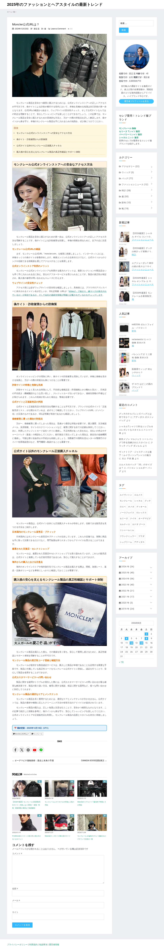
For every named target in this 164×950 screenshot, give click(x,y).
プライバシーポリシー (17, 944)
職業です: (138, 77)
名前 (15, 888)
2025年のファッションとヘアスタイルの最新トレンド (55, 4)
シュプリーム (126, 542)
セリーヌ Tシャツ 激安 (129, 131)
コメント (17, 853)
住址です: (123, 81)
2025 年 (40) (127, 572)
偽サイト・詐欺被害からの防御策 (32, 139)
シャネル (138, 501)
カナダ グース (138, 524)
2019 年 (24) (127, 609)
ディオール (141, 507)
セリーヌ (124, 518)
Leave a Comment (58, 29)
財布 (126, 202)
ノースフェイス (127, 512)
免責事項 (43, 944)
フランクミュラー (128, 536)
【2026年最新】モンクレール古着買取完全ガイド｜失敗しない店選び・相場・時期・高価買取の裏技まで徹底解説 (26, 805)
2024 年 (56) (127, 578)
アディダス (139, 542)
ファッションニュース (134, 184)
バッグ (127, 178)
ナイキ (133, 518)
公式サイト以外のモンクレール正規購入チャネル (39, 145)
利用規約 (33, 944)
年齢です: (140, 73)
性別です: (123, 77)
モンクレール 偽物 (127, 128)
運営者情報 (54, 944)
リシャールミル (127, 530)
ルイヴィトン (126, 495)
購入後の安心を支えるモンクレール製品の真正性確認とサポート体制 (48, 152)
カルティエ (125, 524)
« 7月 (121, 662)
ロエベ (123, 507)
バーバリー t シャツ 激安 (130, 134)
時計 (126, 190)
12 (131, 643)
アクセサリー (130, 166)
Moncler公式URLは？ (22, 734)
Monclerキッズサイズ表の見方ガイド (57, 836)
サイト (15, 912)
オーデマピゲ (145, 518)
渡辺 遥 (36, 29)
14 (141, 643)
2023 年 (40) (127, 584)
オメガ (131, 507)
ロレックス (141, 512)
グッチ (148, 501)
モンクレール (37, 734)
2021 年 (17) (127, 597)
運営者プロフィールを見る (136, 101)
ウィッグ (127, 172)
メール (16, 900)
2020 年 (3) (127, 603)
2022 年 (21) (127, 591)
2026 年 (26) (127, 566)
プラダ (141, 536)
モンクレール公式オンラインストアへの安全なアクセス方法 (44, 133)
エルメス (138, 495)
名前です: (123, 73)
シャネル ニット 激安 (129, 137)
